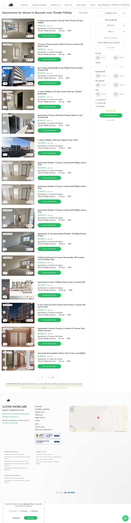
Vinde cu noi (68, 5)
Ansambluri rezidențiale (39, 5)
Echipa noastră (81, 5)
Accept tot (30, 518)
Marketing (34, 511)
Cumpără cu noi (55, 5)
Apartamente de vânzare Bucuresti (14, 454)
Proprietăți (24, 5)
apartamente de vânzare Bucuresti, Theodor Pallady (44, 386)
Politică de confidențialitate (43, 429)
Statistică (24, 511)
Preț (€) (98, 53)
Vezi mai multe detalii (49, 35)
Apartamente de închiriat (12, 475)
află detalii (26, 504)
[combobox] (110, 25)
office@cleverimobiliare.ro (10, 417)
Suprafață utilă (100, 71)
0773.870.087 (125, 5)
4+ (122, 66)
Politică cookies (40, 427)
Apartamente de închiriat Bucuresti (15, 478)
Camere (97, 62)
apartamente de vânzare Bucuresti (16, 386)
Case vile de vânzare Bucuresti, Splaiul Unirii (48, 457)
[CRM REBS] (69, 492)
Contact (92, 5)
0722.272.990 (105, 5)
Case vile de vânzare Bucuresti (45, 454)
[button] (4, 28)
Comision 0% (101, 103)
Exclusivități (101, 106)
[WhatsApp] (125, 518)
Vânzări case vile (41, 451)
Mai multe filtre (111, 110)
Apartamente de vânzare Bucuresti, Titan (16, 461)
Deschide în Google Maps (10, 423)
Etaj (96, 90)
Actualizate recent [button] (111, 13)
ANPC (37, 424)
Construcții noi (101, 99)
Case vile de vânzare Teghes (44, 459)
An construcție (99, 81)
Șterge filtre (111, 120)
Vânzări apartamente (11, 451)
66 (49, 377)
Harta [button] (30, 36)
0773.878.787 (115, 5)
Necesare (14, 511)
